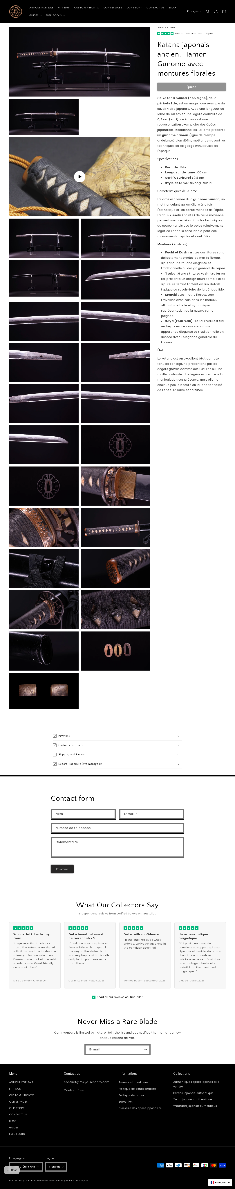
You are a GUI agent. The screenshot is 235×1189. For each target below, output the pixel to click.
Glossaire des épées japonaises (140, 1108)
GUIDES (14, 1127)
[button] (35, 15)
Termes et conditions (133, 1082)
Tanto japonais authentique (192, 1099)
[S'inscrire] (145, 1049)
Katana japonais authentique (193, 1093)
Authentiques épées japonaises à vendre (196, 1084)
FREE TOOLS (17, 1134)
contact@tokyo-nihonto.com (86, 1082)
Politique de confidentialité (137, 1089)
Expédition (126, 1101)
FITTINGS (15, 1089)
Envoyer (62, 869)
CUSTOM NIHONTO (21, 1095)
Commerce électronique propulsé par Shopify (61, 1180)
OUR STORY (17, 1108)
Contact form (74, 1090)
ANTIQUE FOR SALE (21, 1082)
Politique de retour (131, 1095)
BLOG (12, 1121)
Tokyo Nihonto (27, 1180)
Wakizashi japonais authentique (195, 1106)
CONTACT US (18, 1114)
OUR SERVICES (18, 1101)
